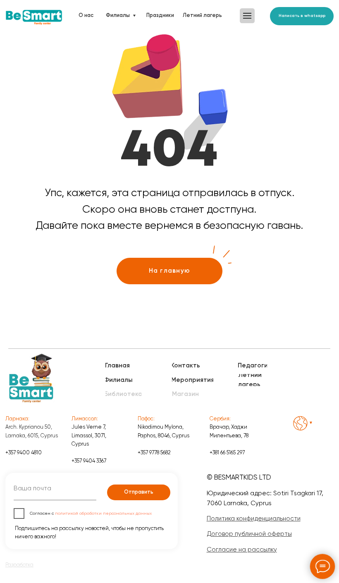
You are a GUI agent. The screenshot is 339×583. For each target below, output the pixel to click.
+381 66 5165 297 (227, 452)
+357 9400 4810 (23, 452)
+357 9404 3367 (89, 461)
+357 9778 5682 (154, 452)
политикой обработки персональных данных (103, 513)
